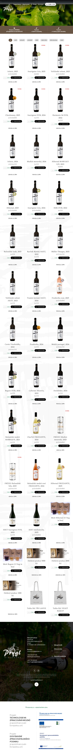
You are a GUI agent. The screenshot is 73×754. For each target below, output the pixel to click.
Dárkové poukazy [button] (53, 40)
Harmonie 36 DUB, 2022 (60, 116)
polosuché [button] (22, 40)
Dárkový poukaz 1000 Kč (12, 594)
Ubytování (26, 4)
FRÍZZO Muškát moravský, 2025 (60, 438)
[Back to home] (8, 8)
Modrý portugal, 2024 (60, 344)
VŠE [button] (10, 40)
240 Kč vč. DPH (60, 128)
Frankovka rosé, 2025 (60, 298)
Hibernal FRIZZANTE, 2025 (60, 484)
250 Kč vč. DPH (36, 450)
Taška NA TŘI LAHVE (36, 608)
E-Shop (33, 4)
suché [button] (15, 40)
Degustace (17, 4)
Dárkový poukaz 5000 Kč (36, 562)
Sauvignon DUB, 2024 (36, 115)
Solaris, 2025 (12, 71)
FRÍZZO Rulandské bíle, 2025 (13, 484)
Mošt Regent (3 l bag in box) (12, 565)
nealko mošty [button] (44, 40)
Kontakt (41, 4)
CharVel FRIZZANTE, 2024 (36, 438)
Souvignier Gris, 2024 (36, 207)
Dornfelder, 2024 (60, 390)
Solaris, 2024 (12, 161)
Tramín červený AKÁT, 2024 (36, 299)
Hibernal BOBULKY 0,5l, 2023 (60, 163)
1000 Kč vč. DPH (12, 614)
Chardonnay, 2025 (12, 115)
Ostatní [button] (61, 40)
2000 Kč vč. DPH (60, 575)
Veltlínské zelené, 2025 (60, 71)
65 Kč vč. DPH (60, 450)
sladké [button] (36, 40)
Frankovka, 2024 (36, 344)
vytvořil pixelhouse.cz (36, 680)
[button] (36, 684)
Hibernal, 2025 (13, 207)
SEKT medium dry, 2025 (36, 531)
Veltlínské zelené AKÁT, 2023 (13, 299)
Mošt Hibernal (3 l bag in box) (60, 519)
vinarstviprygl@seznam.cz (34, 651)
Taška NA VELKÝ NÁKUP (60, 609)
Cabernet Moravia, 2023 (36, 392)
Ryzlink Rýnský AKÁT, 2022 (36, 253)
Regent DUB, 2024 (12, 390)
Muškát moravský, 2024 (36, 161)
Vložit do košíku (17, 77)
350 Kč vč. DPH (12, 543)
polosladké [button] (30, 40)
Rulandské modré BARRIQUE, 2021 (12, 438)
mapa (29, 643)
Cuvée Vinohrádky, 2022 (13, 345)
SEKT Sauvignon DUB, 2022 (12, 531)
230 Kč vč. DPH (12, 82)
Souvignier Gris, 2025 (36, 71)
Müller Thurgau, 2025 (60, 251)
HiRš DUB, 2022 (60, 207)
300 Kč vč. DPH (60, 174)
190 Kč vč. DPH (36, 174)
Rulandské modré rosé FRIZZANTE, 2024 (36, 484)
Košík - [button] (51, 4)
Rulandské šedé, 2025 (12, 251)
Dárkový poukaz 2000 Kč (60, 562)
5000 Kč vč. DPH (36, 575)
